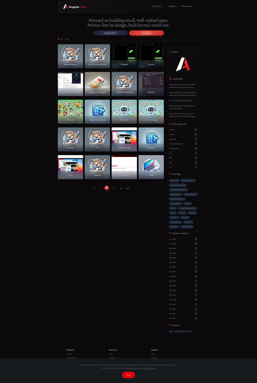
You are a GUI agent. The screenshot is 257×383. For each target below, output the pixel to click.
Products (157, 6)
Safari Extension (97, 119)
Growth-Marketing (97, 64)
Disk (151, 175)
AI (182, 167)
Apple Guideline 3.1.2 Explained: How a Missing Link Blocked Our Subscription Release (183, 94)
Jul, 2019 (182, 314)
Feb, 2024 (182, 267)
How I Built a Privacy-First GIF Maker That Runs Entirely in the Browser (182, 85)
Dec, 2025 (182, 244)
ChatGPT (124, 119)
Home (61, 39)
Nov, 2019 (182, 304)
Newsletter (186, 6)
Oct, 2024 (182, 258)
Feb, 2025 (182, 253)
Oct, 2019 (182, 309)
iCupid (69, 354)
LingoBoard (71, 358)
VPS (97, 147)
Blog (110, 354)
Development (182, 148)
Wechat (70, 119)
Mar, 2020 (182, 300)
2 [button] (114, 188)
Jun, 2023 (182, 281)
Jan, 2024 (182, 272)
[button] (93, 188)
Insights (172, 6)
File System (124, 147)
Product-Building (124, 92)
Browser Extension (182, 144)
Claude (124, 64)
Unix (70, 175)
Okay (128, 375)
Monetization (70, 64)
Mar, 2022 (182, 295)
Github (97, 175)
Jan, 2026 (182, 239)
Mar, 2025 (182, 248)
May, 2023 (182, 286)
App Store (182, 139)
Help (153, 354)
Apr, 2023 (182, 290)
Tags (67, 39)
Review (151, 92)
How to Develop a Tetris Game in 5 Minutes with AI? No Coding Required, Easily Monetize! (183, 115)
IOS (182, 158)
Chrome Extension (70, 92)
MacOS (151, 147)
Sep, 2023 (182, 276)
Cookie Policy (149, 368)
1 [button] (106, 187)
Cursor (151, 64)
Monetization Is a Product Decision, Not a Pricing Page (182, 107)
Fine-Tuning (151, 119)
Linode (70, 147)
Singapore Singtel (97, 92)
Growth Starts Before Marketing (180, 100)
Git (182, 153)
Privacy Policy (132, 368)
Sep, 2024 (182, 262)
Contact (154, 358)
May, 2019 (182, 318)
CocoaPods (124, 175)
